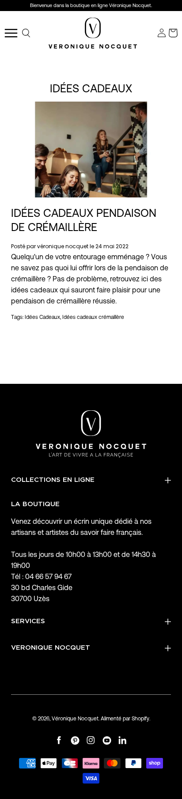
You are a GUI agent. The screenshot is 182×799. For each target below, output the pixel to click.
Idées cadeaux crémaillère (93, 317)
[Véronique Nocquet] (93, 33)
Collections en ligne (53, 480)
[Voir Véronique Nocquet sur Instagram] (91, 740)
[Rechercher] (26, 33)
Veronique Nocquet (50, 647)
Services (28, 621)
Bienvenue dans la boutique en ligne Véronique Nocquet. (91, 5)
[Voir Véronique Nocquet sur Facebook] (59, 740)
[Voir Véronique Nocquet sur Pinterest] (75, 740)
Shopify (140, 718)
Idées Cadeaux (42, 317)
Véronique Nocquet (75, 718)
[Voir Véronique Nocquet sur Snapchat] (122, 740)
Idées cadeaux (91, 89)
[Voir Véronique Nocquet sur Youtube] (106, 740)
